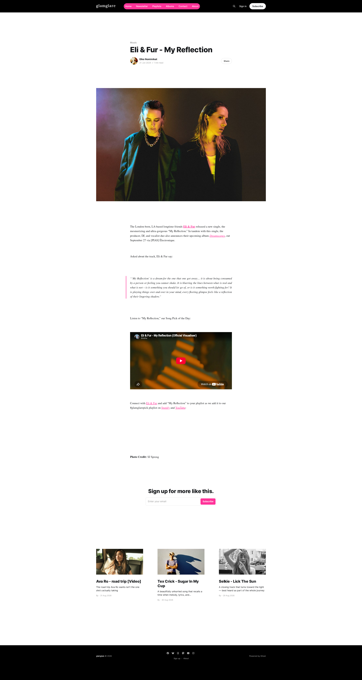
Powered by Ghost (257, 656)
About (195, 6)
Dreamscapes (217, 235)
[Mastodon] (183, 653)
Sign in (243, 6)
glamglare (106, 5)
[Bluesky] (173, 653)
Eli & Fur (189, 226)
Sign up (177, 658)
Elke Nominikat (148, 59)
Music (133, 42)
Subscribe (257, 6)
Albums (170, 6)
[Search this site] (234, 6)
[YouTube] (188, 653)
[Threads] (178, 653)
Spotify (165, 408)
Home (128, 6)
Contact (183, 6)
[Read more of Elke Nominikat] (134, 61)
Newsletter (142, 6)
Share (226, 61)
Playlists (156, 6)
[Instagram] (193, 653)
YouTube (180, 408)
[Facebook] (168, 653)
